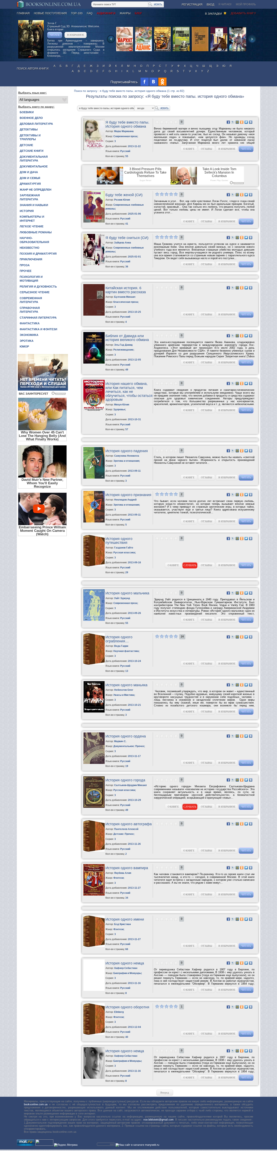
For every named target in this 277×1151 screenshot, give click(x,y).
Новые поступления (50, 13)
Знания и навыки (34, 205)
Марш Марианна (124, 131)
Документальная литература (34, 158)
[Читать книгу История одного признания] (94, 521)
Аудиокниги (106, 13)
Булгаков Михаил (124, 296)
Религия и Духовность (38, 286)
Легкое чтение (31, 226)
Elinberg (119, 1012)
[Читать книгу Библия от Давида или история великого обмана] (94, 362)
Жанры (125, 13)
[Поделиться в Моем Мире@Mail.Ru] (237, 122)
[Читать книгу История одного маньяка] (94, 711)
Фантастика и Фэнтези (38, 329)
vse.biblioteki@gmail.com (158, 1119)
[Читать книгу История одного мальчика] (94, 619)
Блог (138, 13)
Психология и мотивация (31, 278)
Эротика (26, 340)
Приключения (31, 259)
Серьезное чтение (34, 292)
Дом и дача (29, 172)
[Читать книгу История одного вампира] (94, 894)
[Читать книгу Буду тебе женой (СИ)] (94, 221)
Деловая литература (36, 123)
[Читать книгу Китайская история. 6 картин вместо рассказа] (94, 314)
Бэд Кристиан (122, 924)
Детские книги (31, 150)
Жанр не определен (35, 189)
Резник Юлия (122, 199)
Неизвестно (29, 247)
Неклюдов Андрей (125, 499)
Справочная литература (30, 310)
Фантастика (30, 323)
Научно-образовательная (34, 240)
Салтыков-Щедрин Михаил (130, 785)
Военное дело (31, 117)
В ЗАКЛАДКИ (214, 13)
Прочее (25, 271)
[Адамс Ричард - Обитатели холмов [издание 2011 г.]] (143, 50)
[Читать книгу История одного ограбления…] (94, 663)
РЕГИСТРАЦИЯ (192, 4)
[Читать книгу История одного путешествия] (94, 565)
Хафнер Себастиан (125, 968)
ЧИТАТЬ (54, 34)
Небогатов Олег (123, 689)
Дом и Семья (30, 178)
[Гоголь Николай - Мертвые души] (200, 50)
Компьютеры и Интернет (32, 218)
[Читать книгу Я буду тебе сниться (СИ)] (94, 264)
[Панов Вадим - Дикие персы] (162, 50)
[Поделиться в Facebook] (228, 122)
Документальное (34, 166)
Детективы (29, 129)
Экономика (29, 335)
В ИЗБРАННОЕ (75, 34)
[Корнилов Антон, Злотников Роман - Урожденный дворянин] (237, 50)
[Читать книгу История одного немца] (94, 989)
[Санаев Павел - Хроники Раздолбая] (181, 50)
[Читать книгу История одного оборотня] (94, 1033)
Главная (23, 13)
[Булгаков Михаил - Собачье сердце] (218, 50)
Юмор (24, 346)
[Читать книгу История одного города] (94, 806)
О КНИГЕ (188, 148)
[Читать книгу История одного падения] (94, 477)
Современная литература (31, 300)
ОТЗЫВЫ (206, 148)
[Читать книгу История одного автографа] (94, 850)
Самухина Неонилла (126, 455)
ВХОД (210, 4)
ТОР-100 (77, 13)
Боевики (27, 112)
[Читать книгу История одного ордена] (94, 762)
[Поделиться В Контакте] (250, 122)
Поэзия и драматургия (38, 253)
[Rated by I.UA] (44, 1144)
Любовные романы (36, 232)
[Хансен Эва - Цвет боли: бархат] (124, 50)
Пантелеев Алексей (126, 829)
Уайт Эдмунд (122, 598)
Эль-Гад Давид (123, 344)
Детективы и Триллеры (30, 137)
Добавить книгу (243, 13)
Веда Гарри (121, 646)
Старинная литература (38, 317)
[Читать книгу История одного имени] (94, 946)
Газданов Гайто (123, 547)
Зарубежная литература (30, 197)
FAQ (89, 13)
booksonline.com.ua (35, 1104)
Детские (26, 145)
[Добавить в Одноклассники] (241, 122)
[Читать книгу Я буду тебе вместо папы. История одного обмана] (94, 149)
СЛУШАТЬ (190, 565)
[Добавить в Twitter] (246, 122)
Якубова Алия (122, 873)
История (27, 211)
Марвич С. (120, 741)
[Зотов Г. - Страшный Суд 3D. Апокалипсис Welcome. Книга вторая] (31, 57)
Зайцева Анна (122, 242)
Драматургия (30, 183)
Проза (25, 265)
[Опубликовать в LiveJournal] (232, 122)
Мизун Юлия (121, 404)
